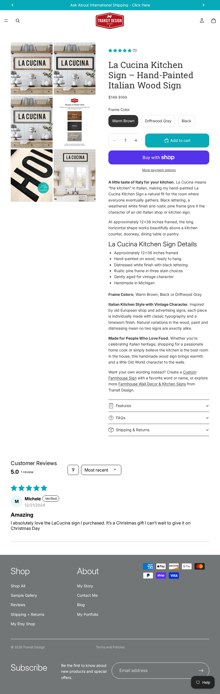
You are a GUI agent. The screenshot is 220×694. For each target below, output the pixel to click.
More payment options (159, 170)
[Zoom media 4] (75, 122)
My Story (85, 586)
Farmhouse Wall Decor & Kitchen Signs (152, 384)
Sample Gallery (24, 595)
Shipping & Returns (132, 429)
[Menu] (6, 21)
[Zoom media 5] (32, 175)
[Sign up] (201, 670)
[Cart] (213, 21)
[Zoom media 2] (75, 68)
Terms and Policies (110, 647)
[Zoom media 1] (32, 68)
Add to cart (180, 140)
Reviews (18, 604)
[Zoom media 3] (32, 122)
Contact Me (87, 595)
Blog (81, 604)
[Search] (18, 21)
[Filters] (73, 470)
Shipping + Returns (27, 614)
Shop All (18, 586)
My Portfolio (87, 614)
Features (123, 405)
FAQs (120, 417)
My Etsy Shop (23, 623)
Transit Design (34, 647)
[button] (120, 50)
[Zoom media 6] (75, 175)
